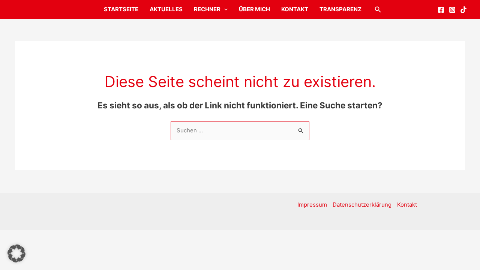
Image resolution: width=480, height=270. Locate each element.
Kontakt (294, 9)
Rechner (207, 9)
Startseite (121, 9)
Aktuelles (166, 9)
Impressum (312, 204)
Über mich (254, 9)
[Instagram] (452, 9)
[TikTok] (463, 9)
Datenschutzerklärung (362, 204)
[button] (224, 9)
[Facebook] (441, 9)
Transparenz (341, 9)
